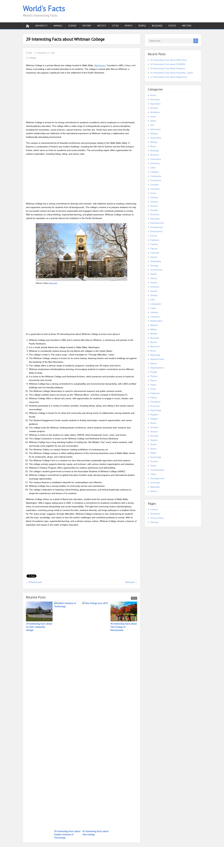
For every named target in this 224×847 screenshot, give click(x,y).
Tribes (153, 474)
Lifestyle (154, 312)
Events (153, 235)
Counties (154, 184)
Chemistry (155, 163)
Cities (115, 25)
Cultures (154, 201)
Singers (154, 440)
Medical (154, 325)
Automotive (155, 138)
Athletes (154, 133)
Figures (154, 248)
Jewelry (154, 295)
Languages (155, 304)
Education (155, 218)
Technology (155, 457)
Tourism (154, 461)
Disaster (154, 210)
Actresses (155, 99)
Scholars (154, 427)
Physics (154, 376)
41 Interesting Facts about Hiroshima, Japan (171, 72)
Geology (154, 265)
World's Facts (44, 8)
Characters (155, 159)
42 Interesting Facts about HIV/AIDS (167, 64)
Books (153, 146)
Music (153, 350)
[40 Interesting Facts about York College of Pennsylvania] (124, 612)
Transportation (157, 470)
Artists (101, 25)
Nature (153, 363)
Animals (57, 25)
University (41, 25)
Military (153, 329)
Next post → (131, 582)
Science (72, 25)
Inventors (154, 287)
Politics (153, 397)
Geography (155, 261)
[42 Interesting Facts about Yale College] (96, 716)
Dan (30, 53)
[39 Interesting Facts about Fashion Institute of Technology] (68, 716)
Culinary (154, 197)
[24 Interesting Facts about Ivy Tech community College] (40, 612)
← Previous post (34, 582)
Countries (155, 189)
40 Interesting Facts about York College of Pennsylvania (123, 627)
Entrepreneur (156, 227)
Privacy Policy (157, 518)
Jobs (152, 299)
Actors (153, 95)
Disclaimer (155, 513)
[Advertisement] (81, 98)
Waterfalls (155, 487)
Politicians (155, 393)
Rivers (153, 423)
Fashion (154, 244)
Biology (153, 142)
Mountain (154, 338)
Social (153, 444)
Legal (153, 308)
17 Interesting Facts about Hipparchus (168, 77)
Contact (154, 509)
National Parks (157, 359)
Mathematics (156, 321)
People (142, 25)
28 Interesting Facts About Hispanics (167, 68)
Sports (129, 25)
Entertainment (157, 223)
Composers (155, 180)
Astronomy (155, 129)
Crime (153, 193)
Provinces (155, 406)
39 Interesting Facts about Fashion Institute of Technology (67, 834)
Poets (153, 389)
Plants (153, 385)
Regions (154, 414)
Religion (154, 419)
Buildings (157, 25)
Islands (153, 291)
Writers (186, 25)
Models (153, 333)
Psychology (155, 410)
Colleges (32, 58)
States (172, 25)
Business (154, 155)
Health (153, 274)
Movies (153, 342)
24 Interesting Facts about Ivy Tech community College (39, 627)
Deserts (154, 206)
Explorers (154, 240)
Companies (155, 176)
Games (153, 257)
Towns (153, 465)
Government (156, 270)
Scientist (154, 436)
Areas (153, 116)
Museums (155, 346)
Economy (154, 214)
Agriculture (155, 103)
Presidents (155, 402)
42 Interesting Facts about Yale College (95, 833)
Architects (155, 112)
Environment (156, 231)
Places (153, 380)
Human (153, 282)
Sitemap (154, 522)
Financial (154, 253)
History (86, 25)
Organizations (157, 367)
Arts (152, 125)
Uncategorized (157, 478)
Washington (100, 65)
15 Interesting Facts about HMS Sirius (168, 60)
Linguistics (155, 316)
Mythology (155, 355)
